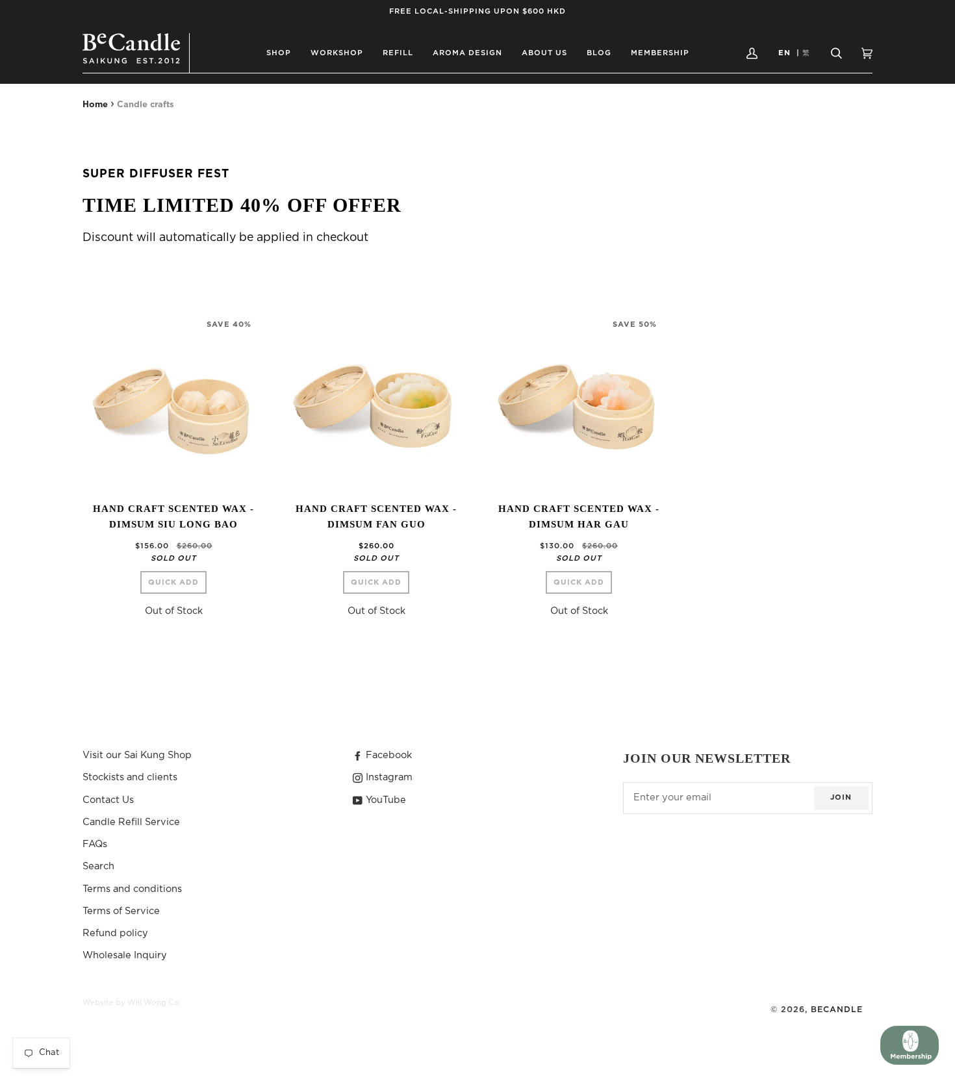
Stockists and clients (130, 777)
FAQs (95, 844)
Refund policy (115, 933)
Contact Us (108, 800)
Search (98, 866)
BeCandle (837, 1009)
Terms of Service (121, 911)
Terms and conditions (132, 889)
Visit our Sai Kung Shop (137, 755)
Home (95, 105)
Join (841, 797)
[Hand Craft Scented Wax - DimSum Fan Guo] (376, 400)
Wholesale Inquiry (125, 955)
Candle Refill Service (131, 822)
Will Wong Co (153, 1002)
